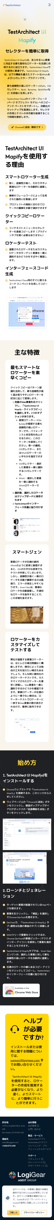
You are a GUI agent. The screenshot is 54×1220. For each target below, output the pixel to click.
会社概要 (32, 1125)
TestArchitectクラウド (37, 1142)
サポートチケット (36, 1165)
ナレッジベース (35, 1162)
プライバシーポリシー (34, 1212)
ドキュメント (34, 1159)
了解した (13, 1212)
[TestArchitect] (11, 5)
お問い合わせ (34, 1129)
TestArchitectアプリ (36, 1139)
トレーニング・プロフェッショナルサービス (39, 1147)
